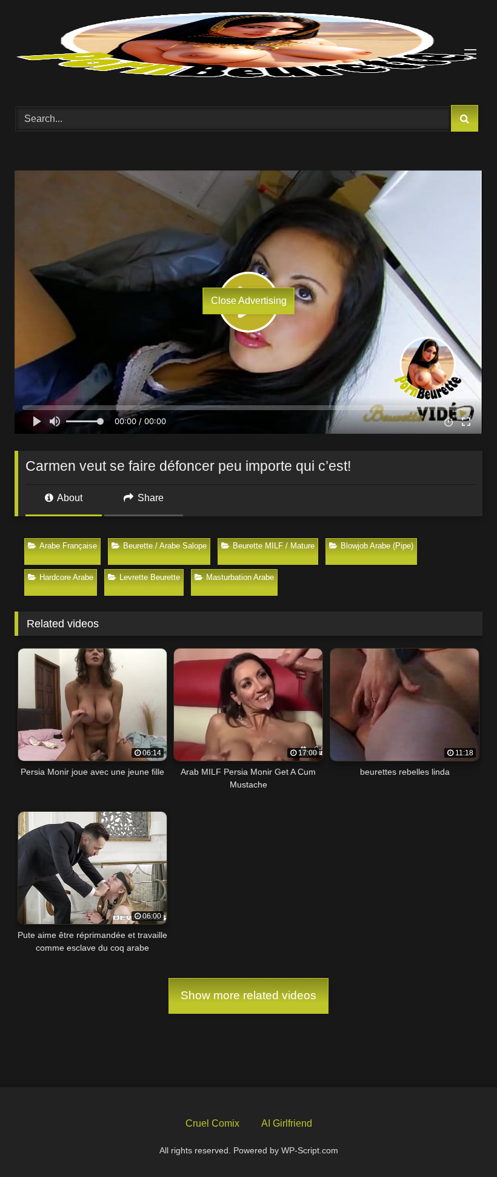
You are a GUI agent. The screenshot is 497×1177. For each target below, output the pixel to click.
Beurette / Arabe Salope (165, 545)
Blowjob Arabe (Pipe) (377, 545)
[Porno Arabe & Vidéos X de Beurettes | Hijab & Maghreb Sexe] (248, 46)
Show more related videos (248, 995)
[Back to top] (459, 1139)
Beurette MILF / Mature (274, 545)
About (68, 498)
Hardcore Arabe (66, 577)
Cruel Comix (212, 1123)
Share (149, 498)
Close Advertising (249, 300)
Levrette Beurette (149, 577)
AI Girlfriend (286, 1123)
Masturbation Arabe (240, 577)
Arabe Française (68, 545)
